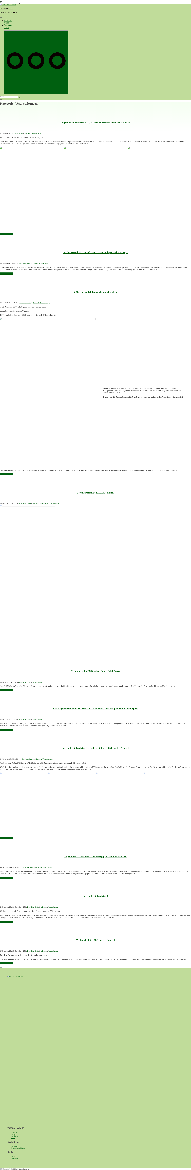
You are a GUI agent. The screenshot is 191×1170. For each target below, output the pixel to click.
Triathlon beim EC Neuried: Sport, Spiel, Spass (95, 671)
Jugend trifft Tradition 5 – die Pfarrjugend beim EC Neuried (95, 856)
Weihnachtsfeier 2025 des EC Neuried (95, 940)
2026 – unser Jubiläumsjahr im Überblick (95, 292)
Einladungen (44, 504)
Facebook (14, 1156)
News (6, 27)
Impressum (14, 1146)
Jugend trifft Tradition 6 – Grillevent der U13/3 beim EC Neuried (95, 748)
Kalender (8, 20)
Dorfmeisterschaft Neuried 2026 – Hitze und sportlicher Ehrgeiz (95, 252)
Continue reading (6, 234)
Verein (6, 23)
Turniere (35, 263)
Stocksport (8, 25)
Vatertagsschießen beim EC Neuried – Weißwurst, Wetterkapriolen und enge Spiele (95, 708)
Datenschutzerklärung (18, 1148)
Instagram (14, 1158)
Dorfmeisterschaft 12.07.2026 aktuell (95, 492)
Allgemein (27, 133)
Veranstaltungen (36, 133)
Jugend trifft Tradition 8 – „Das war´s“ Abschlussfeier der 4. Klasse (95, 122)
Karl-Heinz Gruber (16, 133)
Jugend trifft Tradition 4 (95, 896)
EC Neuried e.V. (6, 9)
